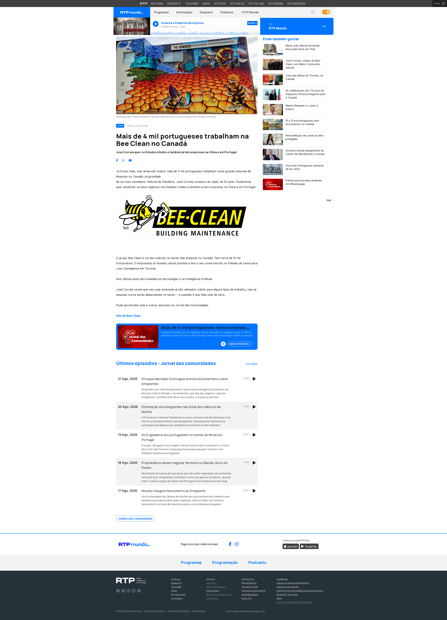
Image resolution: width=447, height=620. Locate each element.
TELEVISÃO (176, 587)
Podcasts (226, 12)
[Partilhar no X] (123, 160)
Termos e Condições (178, 611)
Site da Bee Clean (128, 315)
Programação (225, 562)
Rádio (206, 3)
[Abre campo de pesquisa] (313, 12)
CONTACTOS (247, 579)
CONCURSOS (212, 591)
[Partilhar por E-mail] (130, 160)
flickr (139, 591)
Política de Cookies (154, 611)
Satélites (246, 598)
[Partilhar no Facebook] (117, 160)
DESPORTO (176, 583)
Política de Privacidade (129, 611)
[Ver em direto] (131, 26)
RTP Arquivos (296, 3)
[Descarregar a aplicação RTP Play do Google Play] (309, 546)
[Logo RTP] (131, 581)
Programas (161, 12)
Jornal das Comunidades (135, 518)
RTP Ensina (275, 3)
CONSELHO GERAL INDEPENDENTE (293, 583)
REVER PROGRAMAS (215, 587)
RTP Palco (237, 3)
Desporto (174, 3)
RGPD (279, 598)
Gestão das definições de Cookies (294, 602)
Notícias (157, 3)
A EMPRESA (282, 579)
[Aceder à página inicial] (131, 12)
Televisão (191, 3)
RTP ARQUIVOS (178, 594)
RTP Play (220, 3)
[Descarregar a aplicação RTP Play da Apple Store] (291, 546)
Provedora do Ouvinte (253, 591)
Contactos (212, 598)
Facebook (118, 591)
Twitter (123, 591)
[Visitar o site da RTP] (144, 3)
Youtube (134, 591)
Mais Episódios (239, 343)
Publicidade (198, 611)
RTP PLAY (210, 579)
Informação (184, 12)
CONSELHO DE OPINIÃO (288, 587)
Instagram (128, 591)
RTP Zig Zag (256, 3)
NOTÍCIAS (175, 579)
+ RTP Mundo (250, 12)
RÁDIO (174, 591)
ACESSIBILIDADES (249, 594)
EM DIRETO (211, 583)
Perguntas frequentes (219, 594)
